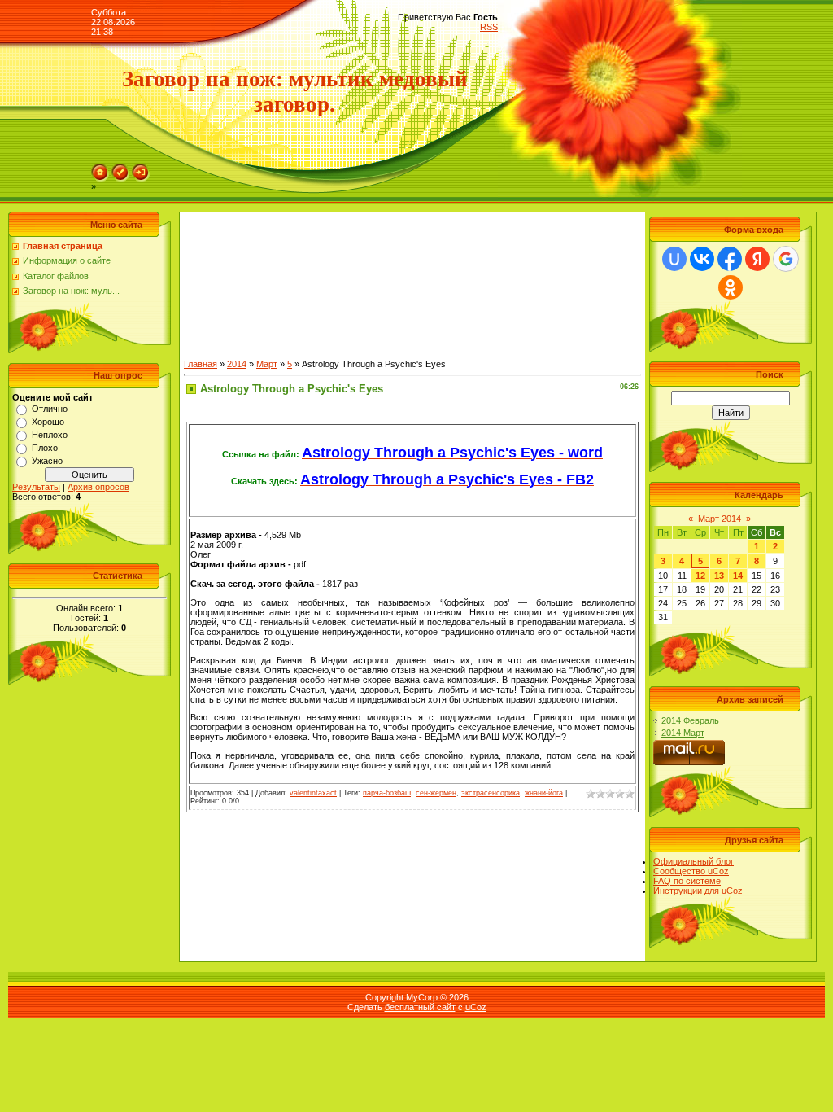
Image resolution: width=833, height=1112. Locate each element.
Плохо (45, 448)
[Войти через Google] (786, 259)
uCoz (475, 1007)
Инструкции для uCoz (698, 890)
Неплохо (50, 435)
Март (266, 364)
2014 (236, 364)
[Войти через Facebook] (729, 259)
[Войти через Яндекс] (757, 259)
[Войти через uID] (674, 259)
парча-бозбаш (387, 793)
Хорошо (48, 422)
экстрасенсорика (490, 793)
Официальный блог (693, 861)
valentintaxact (313, 793)
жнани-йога (544, 793)
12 (700, 575)
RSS (489, 27)
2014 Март (682, 733)
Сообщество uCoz (691, 871)
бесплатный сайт (420, 1007)
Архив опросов (98, 487)
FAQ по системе (687, 881)
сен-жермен (436, 793)
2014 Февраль (690, 720)
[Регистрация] (120, 168)
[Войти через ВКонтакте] (702, 259)
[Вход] (141, 168)
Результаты (36, 487)
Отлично (50, 409)
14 (738, 575)
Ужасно (47, 461)
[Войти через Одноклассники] (730, 287)
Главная (200, 364)
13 (719, 575)
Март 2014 (719, 518)
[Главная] (100, 168)
